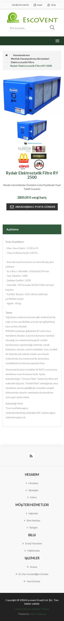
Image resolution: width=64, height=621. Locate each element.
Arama (33, 566)
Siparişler (33, 490)
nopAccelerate (38, 613)
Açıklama (12, 229)
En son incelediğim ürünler (34, 574)
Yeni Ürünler (33, 581)
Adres (33, 497)
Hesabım (33, 483)
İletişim (34, 527)
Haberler (33, 513)
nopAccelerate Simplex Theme (32, 608)
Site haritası (33, 520)
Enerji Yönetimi (33, 543)
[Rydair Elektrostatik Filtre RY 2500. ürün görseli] (32, 129)
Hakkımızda (33, 550)
